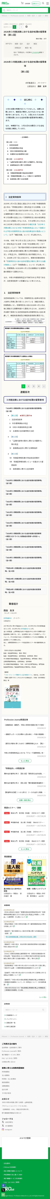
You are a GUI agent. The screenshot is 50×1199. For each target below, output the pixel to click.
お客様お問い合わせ (8, 1062)
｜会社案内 (6, 1163)
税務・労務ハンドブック (36, 888)
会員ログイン (36, 3)
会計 (39, 16)
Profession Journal (17, 16)
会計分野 (5, 1089)
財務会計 (18, 47)
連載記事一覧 (10, 1023)
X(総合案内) (9, 1122)
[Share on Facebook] (3, 1186)
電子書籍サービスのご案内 (11, 1055)
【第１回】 (14, 415)
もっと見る (25, 761)
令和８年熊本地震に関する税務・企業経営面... (17, 1102)
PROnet (4, 16)
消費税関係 (5, 1086)
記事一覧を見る (25, 800)
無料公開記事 (10, 1026)
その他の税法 (6, 1093)
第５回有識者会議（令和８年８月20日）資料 (21, 937)
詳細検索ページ (11, 1015)
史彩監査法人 (8, 618)
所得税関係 (5, 1072)
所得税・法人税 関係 (9, 1079)
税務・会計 (31, 16)
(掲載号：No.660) (25, 24)
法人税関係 (5, 1075)
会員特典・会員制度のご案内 (12, 1047)
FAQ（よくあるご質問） (10, 1058)
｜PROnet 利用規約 (9, 1167)
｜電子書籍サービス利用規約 (12, 1178)
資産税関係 (5, 1082)
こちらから (35, 52)
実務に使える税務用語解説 (13, 1067)
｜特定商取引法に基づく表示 (12, 1175)
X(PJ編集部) (9, 1126)
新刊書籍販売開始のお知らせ (12, 1113)
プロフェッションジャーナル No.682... (15, 1106)
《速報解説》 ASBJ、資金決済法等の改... (16, 1109)
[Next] (46, 878)
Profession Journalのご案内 (11, 1051)
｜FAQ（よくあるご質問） (11, 1182)
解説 (46, 16)
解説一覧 (28, 47)
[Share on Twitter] (3, 1191)
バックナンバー (11, 1019)
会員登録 (27, 3)
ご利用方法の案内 (9, 1043)
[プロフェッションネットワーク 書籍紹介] (12, 708)
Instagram (8, 1129)
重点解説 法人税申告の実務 (13, 889)
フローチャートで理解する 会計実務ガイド (18, 675)
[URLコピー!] (3, 1196)
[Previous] (3, 878)
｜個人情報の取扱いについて (12, 1171)
